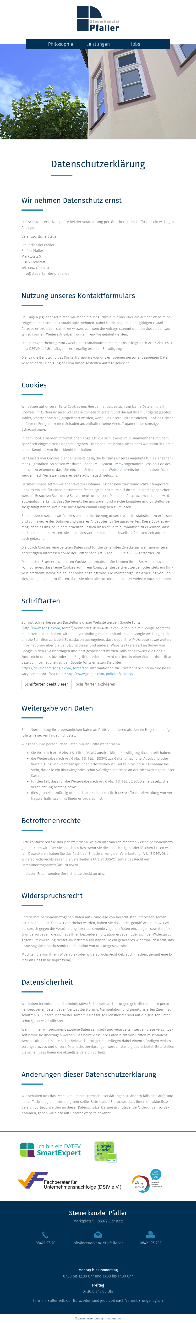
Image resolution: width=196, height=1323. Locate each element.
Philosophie (60, 44)
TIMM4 (118, 464)
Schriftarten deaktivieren (47, 684)
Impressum (114, 1318)
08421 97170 (45, 1243)
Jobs (135, 44)
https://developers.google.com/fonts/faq (55, 668)
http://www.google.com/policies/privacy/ (100, 674)
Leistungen (98, 44)
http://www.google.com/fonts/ (47, 628)
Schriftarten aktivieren (95, 684)
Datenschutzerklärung (89, 1318)
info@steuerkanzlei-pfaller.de (98, 1243)
